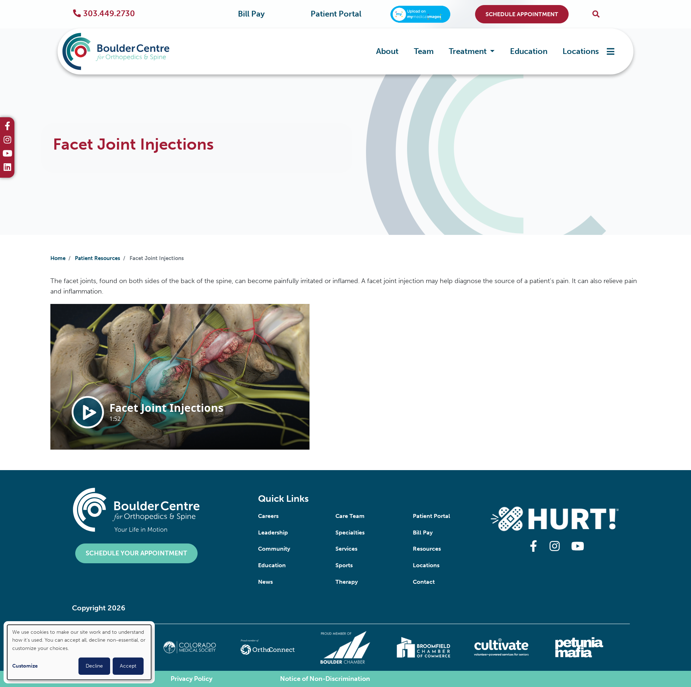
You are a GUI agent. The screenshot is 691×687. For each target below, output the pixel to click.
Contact (424, 581)
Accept (128, 666)
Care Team (350, 516)
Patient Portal (336, 14)
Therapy (346, 581)
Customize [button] (25, 666)
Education (528, 51)
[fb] (7, 127)
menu (610, 51)
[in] (7, 141)
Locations (581, 51)
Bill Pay (251, 14)
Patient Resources (97, 258)
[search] (596, 14)
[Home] (127, 51)
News (265, 581)
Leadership (273, 532)
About (387, 51)
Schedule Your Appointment (136, 553)
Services (346, 548)
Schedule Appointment (521, 14)
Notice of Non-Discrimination (325, 679)
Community (274, 548)
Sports (344, 565)
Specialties (350, 532)
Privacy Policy (191, 679)
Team (424, 51)
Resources (427, 548)
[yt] (7, 154)
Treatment (468, 51)
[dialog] (79, 652)
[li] (7, 168)
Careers (268, 516)
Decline (94, 666)
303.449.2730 (109, 13)
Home (58, 258)
